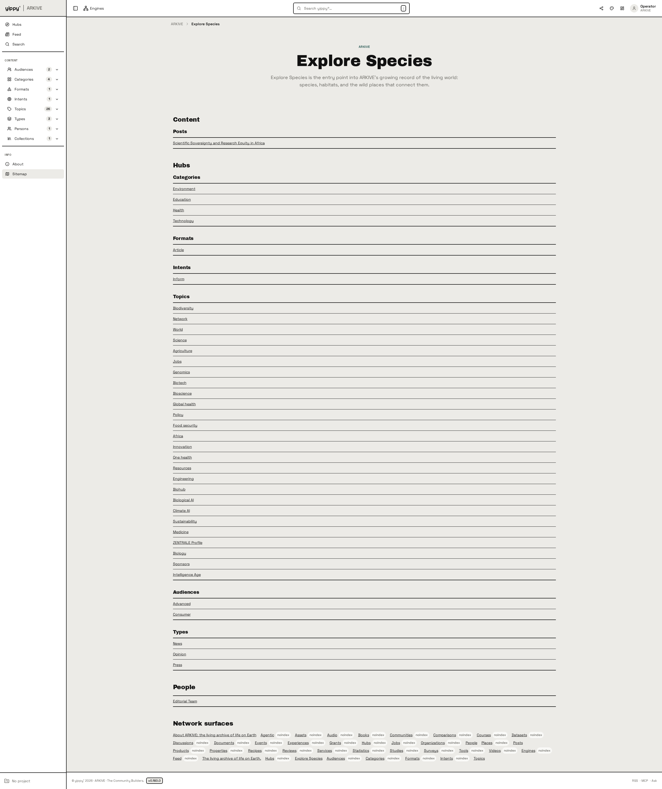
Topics (479, 758)
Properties (218, 750)
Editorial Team (185, 701)
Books (363, 735)
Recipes (255, 750)
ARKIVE (177, 24)
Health (178, 210)
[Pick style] (611, 8)
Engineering (183, 478)
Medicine (181, 532)
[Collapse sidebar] (75, 8)
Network (180, 318)
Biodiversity (183, 308)
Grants (335, 742)
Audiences (336, 758)
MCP (644, 781)
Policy (178, 414)
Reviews (289, 750)
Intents (446, 758)
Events (261, 742)
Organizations (433, 742)
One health (182, 457)
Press (177, 664)
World (178, 329)
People (471, 742)
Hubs (366, 742)
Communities (401, 735)
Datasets (519, 735)
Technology (183, 220)
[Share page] (601, 8)
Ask (654, 781)
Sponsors (181, 564)
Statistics (361, 750)
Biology (179, 553)
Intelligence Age (187, 574)
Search (18, 44)
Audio (332, 735)
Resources (182, 468)
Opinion (179, 654)
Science (180, 340)
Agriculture (182, 350)
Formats (412, 758)
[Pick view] (622, 8)
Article (178, 249)
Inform (178, 279)
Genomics (181, 372)
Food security (185, 425)
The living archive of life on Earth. (231, 758)
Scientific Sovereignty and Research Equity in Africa (219, 143)
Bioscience (182, 393)
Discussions (183, 742)
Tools (463, 750)
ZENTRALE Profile (187, 542)
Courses (484, 735)
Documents (224, 742)
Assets (300, 735)
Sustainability (185, 521)
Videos (495, 750)
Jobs (177, 361)
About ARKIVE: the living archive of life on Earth (214, 735)
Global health (184, 404)
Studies (396, 750)
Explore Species (309, 758)
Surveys (431, 750)
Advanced (182, 603)
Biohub (179, 489)
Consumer (182, 614)
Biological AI (183, 500)
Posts (518, 742)
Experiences (298, 742)
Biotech (180, 382)
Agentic (267, 735)
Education (182, 199)
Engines (528, 750)
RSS (635, 781)
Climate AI (181, 510)
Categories (375, 758)
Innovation (182, 446)
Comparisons (444, 735)
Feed (177, 758)
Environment (184, 188)
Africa (178, 436)
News (177, 643)
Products (181, 750)
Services (324, 750)
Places (486, 742)
